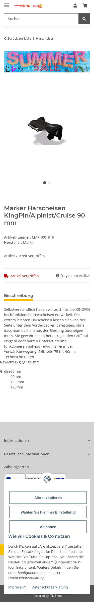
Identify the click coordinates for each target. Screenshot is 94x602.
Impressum (17, 587)
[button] (75, 6)
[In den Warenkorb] (8, 83)
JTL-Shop (56, 595)
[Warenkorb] (85, 6)
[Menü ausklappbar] (6, 3)
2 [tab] (49, 182)
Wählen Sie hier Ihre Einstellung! (48, 512)
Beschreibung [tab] (18, 295)
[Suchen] (84, 18)
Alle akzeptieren (48, 497)
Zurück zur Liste (19, 38)
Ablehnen (48, 527)
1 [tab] (44, 182)
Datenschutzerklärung (50, 587)
